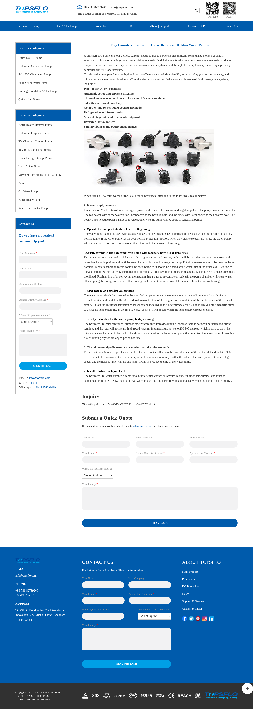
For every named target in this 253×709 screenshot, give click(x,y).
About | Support (159, 26)
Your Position (197, 437)
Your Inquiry (90, 484)
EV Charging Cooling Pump (35, 141)
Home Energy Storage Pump (35, 158)
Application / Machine (32, 284)
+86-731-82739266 (121, 404)
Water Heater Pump (29, 199)
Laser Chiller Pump (29, 166)
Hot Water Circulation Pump (35, 66)
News (185, 593)
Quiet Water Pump (29, 99)
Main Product (190, 571)
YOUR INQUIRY (29, 331)
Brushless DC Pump (27, 26)
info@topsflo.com (39, 377)
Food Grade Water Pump (33, 82)
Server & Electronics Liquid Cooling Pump (39, 179)
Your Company (28, 253)
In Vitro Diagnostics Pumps (34, 149)
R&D (129, 26)
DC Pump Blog (191, 586)
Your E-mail (89, 453)
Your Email (26, 268)
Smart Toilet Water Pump (33, 208)
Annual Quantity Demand (33, 299)
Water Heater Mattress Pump (35, 124)
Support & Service (193, 601)
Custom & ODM (197, 26)
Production (101, 26)
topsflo (34, 382)
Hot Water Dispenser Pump (34, 133)
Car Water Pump (67, 26)
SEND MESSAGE (43, 365)
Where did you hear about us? (36, 315)
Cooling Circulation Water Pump (37, 91)
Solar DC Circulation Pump (34, 74)
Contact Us (231, 26)
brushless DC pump (167, 233)
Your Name (88, 437)
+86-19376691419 (45, 387)
